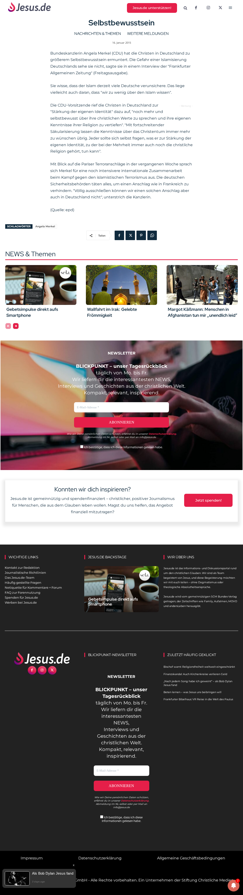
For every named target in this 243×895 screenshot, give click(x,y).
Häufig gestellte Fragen (23, 582)
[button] (186, 8)
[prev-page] (8, 326)
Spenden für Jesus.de (21, 597)
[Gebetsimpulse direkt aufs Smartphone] (40, 285)
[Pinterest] (141, 235)
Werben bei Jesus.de (21, 602)
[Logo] (42, 658)
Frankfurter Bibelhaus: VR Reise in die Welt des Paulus (198, 699)
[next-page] (16, 326)
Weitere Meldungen (148, 33)
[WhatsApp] (152, 235)
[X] (221, 8)
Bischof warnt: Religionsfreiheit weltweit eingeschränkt (199, 666)
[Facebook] (196, 8)
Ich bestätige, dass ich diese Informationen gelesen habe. (123, 447)
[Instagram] (208, 8)
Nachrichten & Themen (97, 33)
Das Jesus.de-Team (19, 577)
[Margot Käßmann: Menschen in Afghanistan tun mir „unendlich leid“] (202, 285)
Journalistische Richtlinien (25, 572)
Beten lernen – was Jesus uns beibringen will (192, 692)
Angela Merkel (45, 226)
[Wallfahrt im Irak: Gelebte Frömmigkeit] (121, 285)
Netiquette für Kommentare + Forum (33, 587)
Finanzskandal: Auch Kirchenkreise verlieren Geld (195, 674)
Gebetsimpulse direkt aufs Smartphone (113, 602)
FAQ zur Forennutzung (22, 592)
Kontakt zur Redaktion (22, 567)
